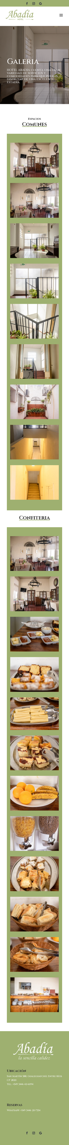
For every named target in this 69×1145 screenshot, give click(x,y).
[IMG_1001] (34, 729)
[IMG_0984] (34, 377)
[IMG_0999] (34, 690)
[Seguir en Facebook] (27, 3)
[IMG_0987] (34, 498)
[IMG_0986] (34, 458)
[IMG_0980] (34, 337)
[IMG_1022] (34, 418)
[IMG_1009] (34, 890)
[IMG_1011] (34, 970)
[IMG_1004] (34, 809)
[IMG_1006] (34, 850)
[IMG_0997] (34, 650)
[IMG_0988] (34, 216)
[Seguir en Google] (40, 3)
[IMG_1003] (34, 769)
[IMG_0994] (34, 176)
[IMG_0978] (34, 257)
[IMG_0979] (34, 297)
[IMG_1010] (34, 930)
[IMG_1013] (34, 1011)
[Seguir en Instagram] (33, 3)
